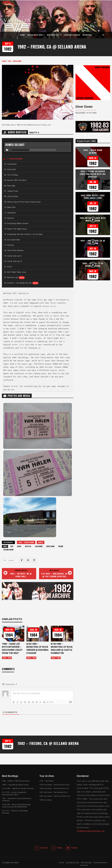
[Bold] (14, 702)
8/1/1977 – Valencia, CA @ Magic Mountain (15, 811)
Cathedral (11, 213)
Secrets (10, 218)
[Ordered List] (29, 702)
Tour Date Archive (72, 35)
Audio (40, 542)
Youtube (74, 848)
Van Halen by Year (35, 35)
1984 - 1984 (6, 658)
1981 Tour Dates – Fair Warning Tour (53, 792)
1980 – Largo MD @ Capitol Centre (15, 785)
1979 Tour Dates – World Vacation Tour (54, 785)
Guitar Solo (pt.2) (14, 261)
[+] (51, 702)
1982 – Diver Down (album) (92, 151)
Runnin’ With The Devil (16, 180)
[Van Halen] (56, 27)
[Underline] (21, 702)
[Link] (44, 702)
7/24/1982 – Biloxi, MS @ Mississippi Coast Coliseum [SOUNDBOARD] (16, 805)
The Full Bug (12, 175)
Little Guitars (12, 196)
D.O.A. (9, 266)
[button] (103, 35)
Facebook (44, 848)
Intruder (10, 245)
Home (22, 35)
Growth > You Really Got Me (19, 283)
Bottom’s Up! (12, 277)
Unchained (11, 164)
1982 (11, 546)
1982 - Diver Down (14, 61)
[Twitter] (28, 560)
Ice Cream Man (13, 240)
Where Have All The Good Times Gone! (24, 202)
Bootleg (28, 546)
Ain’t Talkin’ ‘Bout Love (16, 272)
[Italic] (17, 702)
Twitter (59, 848)
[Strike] (25, 702)
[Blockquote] (37, 702)
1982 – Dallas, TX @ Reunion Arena (15, 781)
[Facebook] (21, 560)
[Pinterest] (34, 560)
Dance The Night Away (17, 229)
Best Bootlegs (53, 35)
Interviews (87, 35)
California (38, 546)
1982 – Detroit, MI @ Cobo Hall (21, 575)
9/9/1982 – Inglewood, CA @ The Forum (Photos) (54, 575)
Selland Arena (8, 550)
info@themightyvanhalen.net (90, 831)
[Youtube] (68, 848)
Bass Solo (11, 207)
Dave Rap (11, 186)
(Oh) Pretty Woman (15, 250)
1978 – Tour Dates (46, 781)
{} (48, 702)
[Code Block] (40, 702)
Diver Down (50, 546)
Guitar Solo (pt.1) (14, 256)
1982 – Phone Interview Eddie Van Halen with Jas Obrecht (93, 174)
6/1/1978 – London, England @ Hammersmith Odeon (14, 793)
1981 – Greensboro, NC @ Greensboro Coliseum (17, 799)
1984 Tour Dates (45, 800)
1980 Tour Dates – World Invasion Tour (54, 788)
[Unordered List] (33, 702)
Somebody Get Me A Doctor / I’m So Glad (24, 234)
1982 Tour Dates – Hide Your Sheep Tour (93, 196)
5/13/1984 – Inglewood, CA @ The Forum (18, 788)
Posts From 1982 (86, 141)
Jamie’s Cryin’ (12, 191)
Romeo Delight (16, 159)
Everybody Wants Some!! (17, 223)
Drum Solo (11, 169)
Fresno (60, 546)
